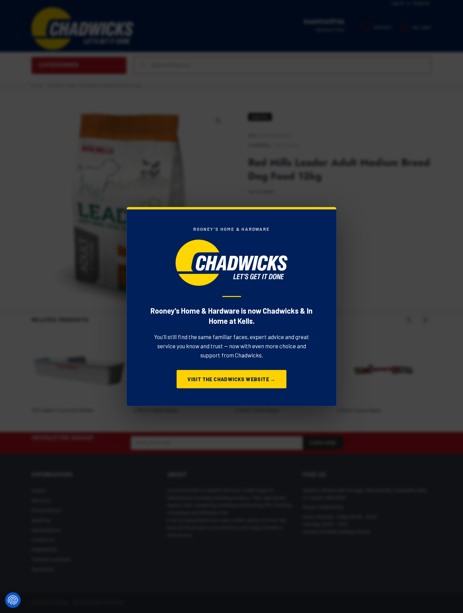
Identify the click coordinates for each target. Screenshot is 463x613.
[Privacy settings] (13, 600)
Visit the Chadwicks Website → (231, 379)
